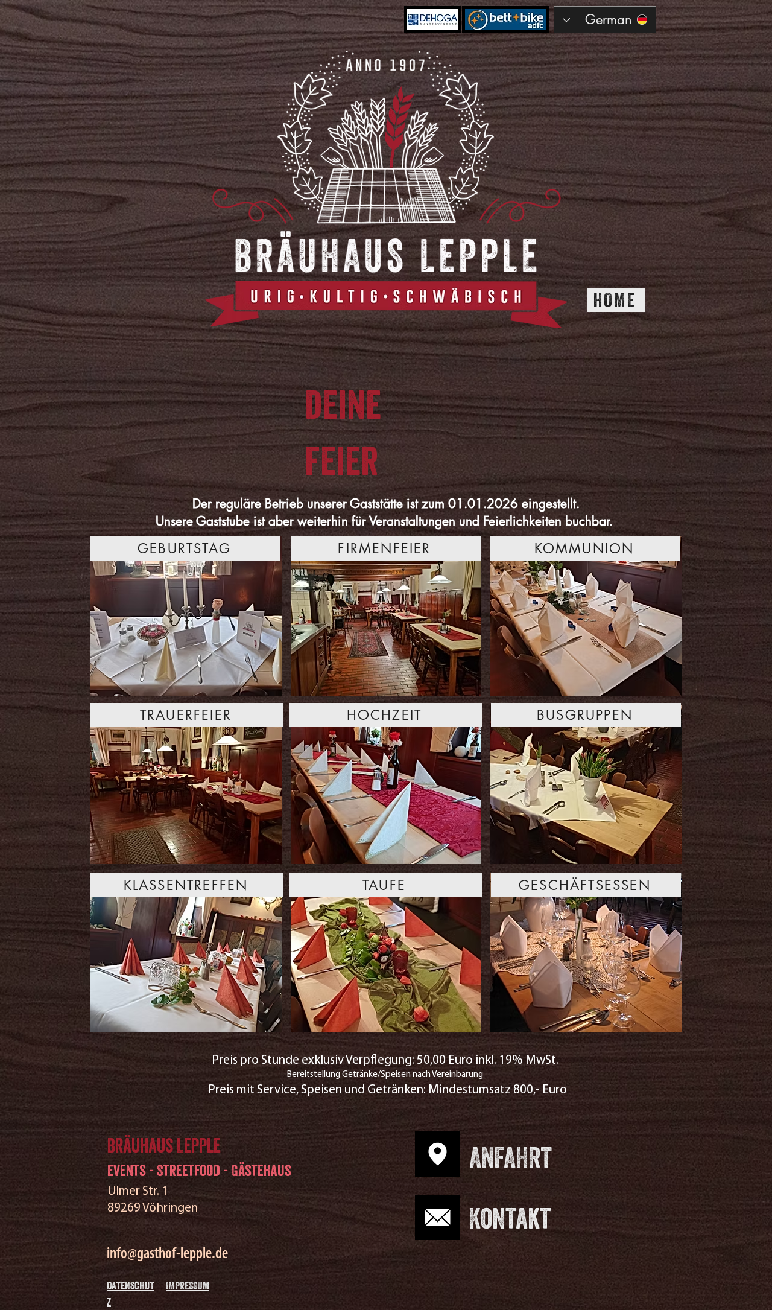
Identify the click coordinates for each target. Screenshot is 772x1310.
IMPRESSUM (187, 1287)
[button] (186, 616)
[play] (655, 1021)
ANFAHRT (510, 1161)
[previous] (112, 790)
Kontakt (510, 1222)
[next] (659, 790)
